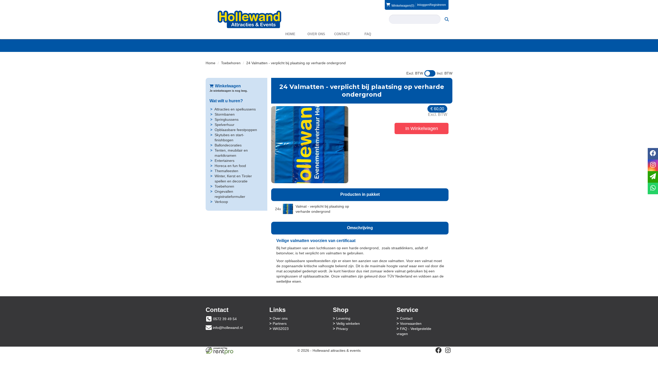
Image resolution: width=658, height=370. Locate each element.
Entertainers (224, 161)
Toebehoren (231, 63)
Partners (280, 323)
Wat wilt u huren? (226, 101)
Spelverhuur (224, 125)
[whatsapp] (653, 188)
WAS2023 (281, 329)
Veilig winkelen (348, 323)
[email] (653, 177)
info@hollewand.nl (228, 328)
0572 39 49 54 (225, 319)
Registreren (437, 4)
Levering (343, 318)
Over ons (316, 34)
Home (290, 34)
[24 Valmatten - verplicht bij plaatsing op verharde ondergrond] (309, 144)
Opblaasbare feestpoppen (236, 130)
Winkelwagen (228, 86)
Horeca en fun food (230, 166)
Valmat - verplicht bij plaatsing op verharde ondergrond (322, 209)
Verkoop (221, 202)
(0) (402, 5)
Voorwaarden (411, 323)
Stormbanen (225, 114)
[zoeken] (447, 19)
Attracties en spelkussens (235, 109)
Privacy (342, 329)
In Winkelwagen (421, 128)
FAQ (367, 34)
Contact (342, 34)
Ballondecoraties (228, 145)
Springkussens (227, 119)
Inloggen (423, 4)
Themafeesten (226, 171)
